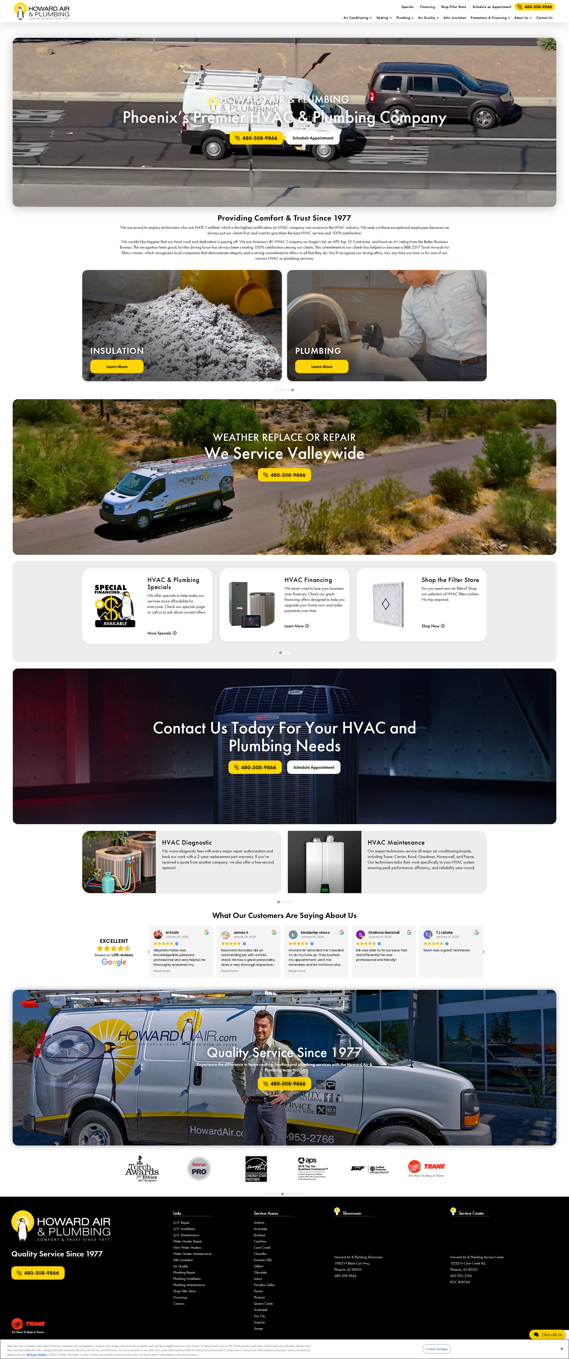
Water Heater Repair (187, 1241)
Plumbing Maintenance (189, 1285)
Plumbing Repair (184, 1272)
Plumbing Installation (187, 1278)
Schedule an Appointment (492, 7)
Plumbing (403, 18)
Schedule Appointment (313, 138)
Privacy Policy (37, 1354)
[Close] (562, 1348)
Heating (382, 18)
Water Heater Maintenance (192, 1254)
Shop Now (430, 625)
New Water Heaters (187, 1247)
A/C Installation (184, 1229)
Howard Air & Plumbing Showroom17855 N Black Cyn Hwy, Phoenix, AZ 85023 (358, 1263)
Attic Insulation (454, 18)
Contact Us (544, 18)
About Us (521, 18)
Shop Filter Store (453, 7)
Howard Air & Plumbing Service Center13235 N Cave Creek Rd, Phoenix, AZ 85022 (477, 1263)
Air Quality (426, 18)
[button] (276, 390)
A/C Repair (181, 1222)
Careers (178, 1303)
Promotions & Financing (488, 18)
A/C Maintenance (186, 1235)
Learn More (117, 366)
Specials (407, 7)
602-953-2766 (461, 1276)
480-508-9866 (538, 6)
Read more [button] (162, 971)
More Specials (159, 633)
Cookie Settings (436, 1349)
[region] (284, 1349)
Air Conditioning (356, 18)
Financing (427, 7)
